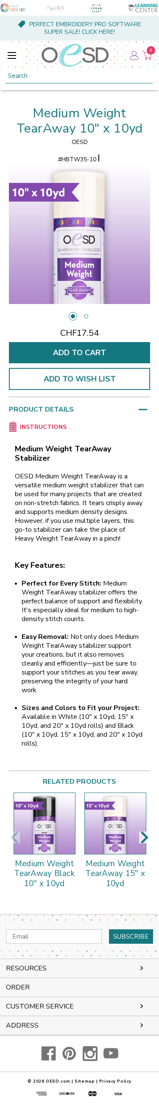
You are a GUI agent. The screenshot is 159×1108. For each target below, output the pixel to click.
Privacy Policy (115, 1081)
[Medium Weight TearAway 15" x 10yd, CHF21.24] (115, 823)
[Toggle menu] (11, 55)
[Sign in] (133, 55)
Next (144, 837)
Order (18, 987)
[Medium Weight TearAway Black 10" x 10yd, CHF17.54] (44, 823)
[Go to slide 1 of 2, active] (73, 316)
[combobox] (79, 76)
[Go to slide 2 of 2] (86, 316)
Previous (14, 837)
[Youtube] (110, 1053)
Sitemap (85, 1081)
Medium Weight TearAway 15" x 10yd (115, 874)
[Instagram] (90, 1053)
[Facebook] (48, 1053)
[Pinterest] (69, 1053)
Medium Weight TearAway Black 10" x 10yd (44, 874)
